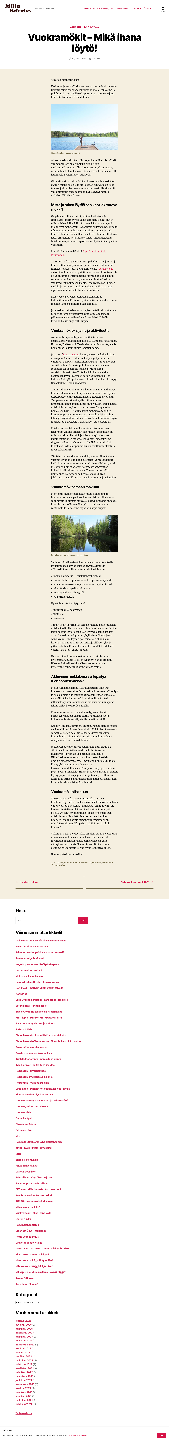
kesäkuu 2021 (24, 1396)
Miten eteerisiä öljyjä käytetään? (34, 1260)
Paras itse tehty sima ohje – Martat (35, 1023)
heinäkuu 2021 (24, 1392)
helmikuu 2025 (24, 1328)
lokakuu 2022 (23, 1348)
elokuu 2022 (23, 1352)
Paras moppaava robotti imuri (32, 1183)
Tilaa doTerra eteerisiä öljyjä (32, 1254)
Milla (84, 58)
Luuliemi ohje (23, 1112)
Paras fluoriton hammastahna (32, 946)
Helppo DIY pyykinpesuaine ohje (34, 1076)
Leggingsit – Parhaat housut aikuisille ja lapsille (43, 1088)
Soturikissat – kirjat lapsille (31, 1005)
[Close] (166, 1429)
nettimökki (96, 862)
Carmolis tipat (24, 1118)
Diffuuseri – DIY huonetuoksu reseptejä (38, 1189)
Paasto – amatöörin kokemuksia (34, 1053)
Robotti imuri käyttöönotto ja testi (35, 1177)
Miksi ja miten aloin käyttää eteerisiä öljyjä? (41, 1272)
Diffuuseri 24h (24, 1130)
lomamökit (58, 862)
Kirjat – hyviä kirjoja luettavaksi (34, 1148)
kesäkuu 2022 (24, 1356)
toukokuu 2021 (24, 1400)
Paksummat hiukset (27, 1165)
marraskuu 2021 (25, 1384)
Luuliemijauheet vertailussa (32, 1106)
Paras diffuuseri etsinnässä (31, 1047)
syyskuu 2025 (24, 1324)
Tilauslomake (121, 8)
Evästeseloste (24, 1413)
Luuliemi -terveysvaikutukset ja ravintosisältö (42, 1100)
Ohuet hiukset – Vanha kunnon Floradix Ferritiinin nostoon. (49, 1041)
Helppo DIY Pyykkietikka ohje (32, 1082)
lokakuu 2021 (23, 1388)
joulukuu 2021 (24, 1380)
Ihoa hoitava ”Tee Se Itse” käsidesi (35, 1065)
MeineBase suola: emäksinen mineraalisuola (41, 940)
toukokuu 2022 (24, 1360)
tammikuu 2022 (25, 1376)
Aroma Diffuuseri (25, 1278)
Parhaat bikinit (24, 1029)
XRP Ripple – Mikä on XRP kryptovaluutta (39, 1017)
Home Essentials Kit (27, 1236)
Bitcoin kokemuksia (27, 1159)
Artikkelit (88, 8)
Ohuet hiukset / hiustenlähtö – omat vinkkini (41, 1035)
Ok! (161, 1435)
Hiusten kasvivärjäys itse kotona (34, 1094)
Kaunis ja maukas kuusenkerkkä (34, 1195)
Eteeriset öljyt (103, 8)
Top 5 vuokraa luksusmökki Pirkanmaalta (39, 1011)
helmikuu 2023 (24, 1336)
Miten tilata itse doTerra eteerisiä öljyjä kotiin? (42, 1248)
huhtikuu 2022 (24, 1364)
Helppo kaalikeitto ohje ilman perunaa (37, 982)
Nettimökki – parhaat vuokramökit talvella (39, 988)
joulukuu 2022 (24, 1340)
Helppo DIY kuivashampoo (31, 1070)
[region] (84, 1433)
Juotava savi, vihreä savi (30, 958)
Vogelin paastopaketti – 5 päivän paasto (38, 964)
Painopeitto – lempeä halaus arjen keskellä (40, 952)
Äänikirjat (21, 994)
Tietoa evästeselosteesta (77, 1435)
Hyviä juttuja (91, 27)
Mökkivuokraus (85, 862)
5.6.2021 (96, 58)
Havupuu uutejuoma (27, 1224)
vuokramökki (59, 865)
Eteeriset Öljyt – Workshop (31, 1230)
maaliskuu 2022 (25, 1368)
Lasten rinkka (23, 1219)
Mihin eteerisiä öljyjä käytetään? (34, 1266)
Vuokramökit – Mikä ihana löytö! (34, 1213)
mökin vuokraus (70, 862)
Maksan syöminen (26, 1171)
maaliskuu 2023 (25, 1332)
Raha (18, 1153)
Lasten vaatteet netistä (29, 970)
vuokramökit (107, 862)
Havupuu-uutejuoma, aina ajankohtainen (39, 1142)
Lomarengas (106, 268)
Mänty (19, 1136)
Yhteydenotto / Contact (141, 8)
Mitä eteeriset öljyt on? (29, 1242)
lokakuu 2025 (23, 1320)
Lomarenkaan (71, 354)
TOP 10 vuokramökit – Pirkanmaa (34, 1201)
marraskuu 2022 (25, 1344)
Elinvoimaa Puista (26, 1124)
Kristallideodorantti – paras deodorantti (38, 1059)
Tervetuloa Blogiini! (27, 1284)
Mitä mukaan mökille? (28, 1207)
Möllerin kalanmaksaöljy (29, 976)
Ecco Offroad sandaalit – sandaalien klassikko (42, 999)
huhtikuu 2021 (24, 1404)
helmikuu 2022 (24, 1372)
